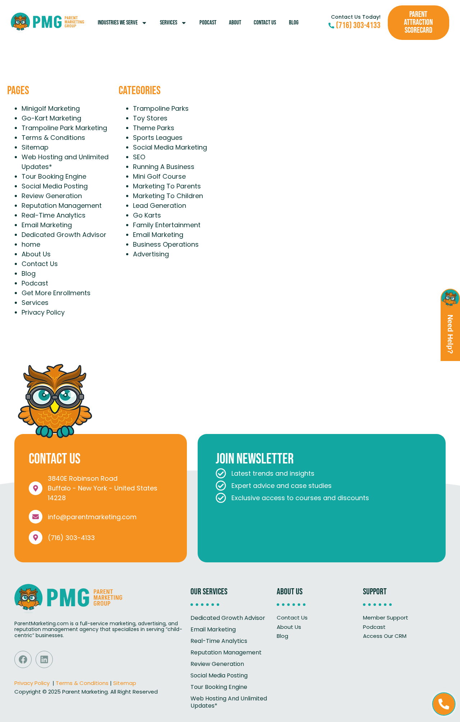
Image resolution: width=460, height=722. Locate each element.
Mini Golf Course (159, 176)
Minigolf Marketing (51, 108)
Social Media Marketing (170, 147)
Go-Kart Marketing (51, 118)
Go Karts (147, 215)
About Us (36, 254)
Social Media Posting (55, 186)
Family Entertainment (167, 224)
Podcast (207, 22)
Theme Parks (153, 127)
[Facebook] (23, 659)
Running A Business (163, 166)
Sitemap (35, 147)
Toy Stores (150, 118)
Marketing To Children (168, 195)
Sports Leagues (158, 137)
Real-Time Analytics (54, 215)
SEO (139, 156)
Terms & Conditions (53, 137)
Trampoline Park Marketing (64, 127)
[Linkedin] (44, 659)
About (235, 22)
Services (168, 22)
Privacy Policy (43, 312)
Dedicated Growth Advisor (64, 234)
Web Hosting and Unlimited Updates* (228, 702)
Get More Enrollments (56, 292)
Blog (294, 22)
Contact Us (265, 22)
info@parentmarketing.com (92, 516)
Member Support (385, 617)
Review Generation (52, 195)
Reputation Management (62, 205)
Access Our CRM (384, 636)
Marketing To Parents (167, 186)
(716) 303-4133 (71, 537)
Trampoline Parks (161, 108)
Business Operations (166, 244)
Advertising (151, 254)
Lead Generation (159, 205)
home (31, 244)
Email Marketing (47, 224)
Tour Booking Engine (54, 176)
